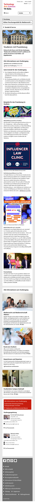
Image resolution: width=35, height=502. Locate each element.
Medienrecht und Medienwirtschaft (13, 63)
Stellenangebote (9, 472)
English (29, 3)
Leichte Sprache (9, 483)
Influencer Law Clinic (26, 190)
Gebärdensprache (9, 486)
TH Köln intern (20, 1)
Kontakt (7, 466)
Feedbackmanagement (11, 475)
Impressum (16, 491)
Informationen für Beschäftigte (13, 480)
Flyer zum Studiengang (13, 65)
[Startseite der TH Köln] (9, 6)
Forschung (7, 19)
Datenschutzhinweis (11, 494)
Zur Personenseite (9, 428)
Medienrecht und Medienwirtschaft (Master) (17, 408)
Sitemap (7, 491)
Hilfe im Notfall (28, 1)
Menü (7, 13)
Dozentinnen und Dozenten (12, 366)
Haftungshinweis (25, 494)
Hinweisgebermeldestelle (12, 477)
